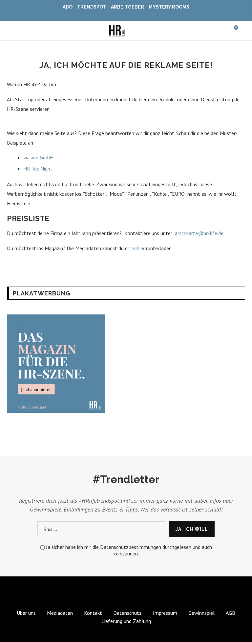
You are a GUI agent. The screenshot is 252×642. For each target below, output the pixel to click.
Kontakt (93, 613)
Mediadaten (60, 613)
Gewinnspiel (201, 613)
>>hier (139, 248)
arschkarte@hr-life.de (200, 233)
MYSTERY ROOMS (169, 7)
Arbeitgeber (127, 7)
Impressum (165, 613)
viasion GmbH (38, 157)
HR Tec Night (38, 168)
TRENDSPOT (91, 7)
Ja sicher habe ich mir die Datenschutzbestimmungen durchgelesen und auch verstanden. (129, 550)
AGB (230, 613)
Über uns (26, 613)
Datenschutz (127, 613)
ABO (68, 7)
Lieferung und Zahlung (126, 621)
